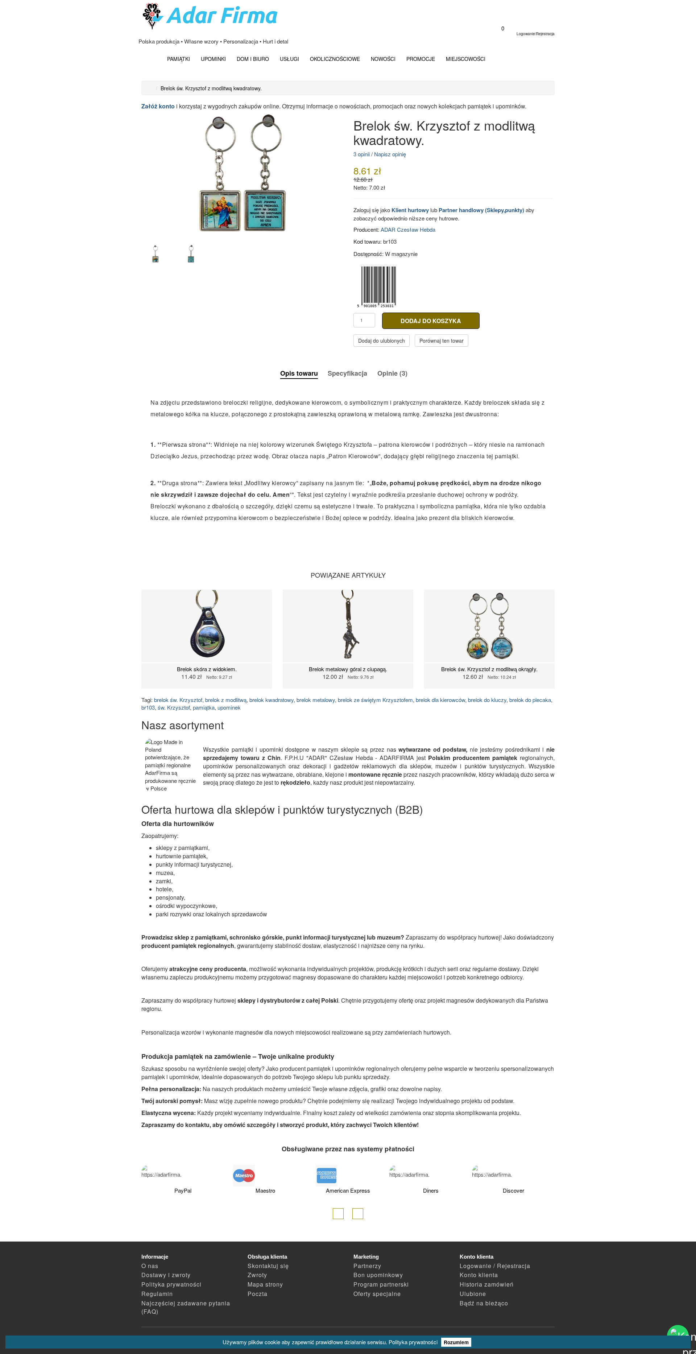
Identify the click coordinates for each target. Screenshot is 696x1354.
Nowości (383, 58)
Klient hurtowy (410, 210)
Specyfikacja (347, 373)
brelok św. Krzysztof (178, 699)
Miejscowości (465, 58)
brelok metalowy (316, 699)
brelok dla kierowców (440, 699)
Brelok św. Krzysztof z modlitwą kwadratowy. (211, 88)
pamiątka (204, 707)
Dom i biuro (253, 58)
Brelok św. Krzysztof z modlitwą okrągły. (489, 669)
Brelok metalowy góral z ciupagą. (348, 669)
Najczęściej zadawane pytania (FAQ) (185, 1307)
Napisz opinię (390, 154)
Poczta (258, 1293)
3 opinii (361, 154)
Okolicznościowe (335, 58)
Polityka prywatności (413, 1342)
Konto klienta (479, 1275)
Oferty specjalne (377, 1293)
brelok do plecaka (530, 699)
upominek (229, 707)
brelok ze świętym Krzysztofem (375, 699)
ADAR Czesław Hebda (408, 229)
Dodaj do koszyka (431, 321)
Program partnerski (381, 1284)
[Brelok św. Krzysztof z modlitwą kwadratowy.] (242, 174)
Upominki (213, 58)
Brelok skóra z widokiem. (207, 669)
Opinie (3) (392, 373)
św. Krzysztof (174, 707)
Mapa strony (265, 1284)
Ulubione (473, 1293)
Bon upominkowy (378, 1275)
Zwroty (257, 1275)
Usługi (289, 58)
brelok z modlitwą (225, 699)
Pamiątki (178, 58)
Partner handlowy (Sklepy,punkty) (481, 210)
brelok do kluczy (487, 699)
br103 (148, 707)
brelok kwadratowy (271, 699)
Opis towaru (299, 373)
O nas (149, 1266)
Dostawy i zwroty (166, 1275)
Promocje (420, 58)
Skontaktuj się (268, 1266)
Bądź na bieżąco (484, 1303)
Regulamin (157, 1293)
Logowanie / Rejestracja (495, 1266)
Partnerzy (367, 1266)
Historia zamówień (487, 1284)
